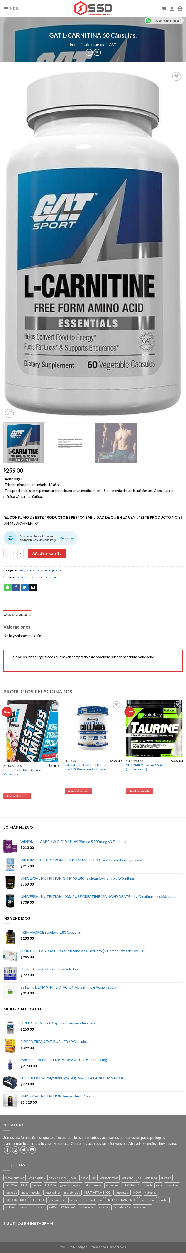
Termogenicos (52, 570)
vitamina (104, 1207)
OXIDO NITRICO (16, 1200)
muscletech (122, 1192)
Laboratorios (93, 44)
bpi (94, 1178)
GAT (112, 44)
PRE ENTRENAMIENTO (122, 1200)
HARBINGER (130, 1185)
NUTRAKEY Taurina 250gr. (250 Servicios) (145, 767)
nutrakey (151, 1192)
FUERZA (50, 1185)
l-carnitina (35, 577)
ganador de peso (70, 1185)
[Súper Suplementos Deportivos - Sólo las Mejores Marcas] (93, 8)
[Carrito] (180, 9)
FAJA (24, 1185)
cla (139, 1178)
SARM (52, 1207)
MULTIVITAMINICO (97, 1192)
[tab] (17, 614)
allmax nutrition (14, 1178)
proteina (10, 1207)
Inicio (74, 44)
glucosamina (94, 1185)
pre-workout (57, 1200)
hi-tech (147, 1185)
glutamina (112, 1185)
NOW (137, 1192)
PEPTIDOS (38, 1200)
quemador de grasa (32, 1207)
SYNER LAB (68, 1207)
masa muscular (31, 1192)
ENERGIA (11, 1185)
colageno (151, 1178)
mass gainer (52, 1192)
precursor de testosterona (86, 1200)
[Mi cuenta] (172, 9)
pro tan (163, 1200)
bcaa (74, 1178)
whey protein (142, 1207)
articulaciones (57, 1178)
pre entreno (148, 1200)
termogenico (87, 1207)
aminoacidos (36, 1178)
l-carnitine (49, 577)
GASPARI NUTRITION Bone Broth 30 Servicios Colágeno (85, 767)
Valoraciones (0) (17, 614)
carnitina (22, 577)
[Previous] (13, 244)
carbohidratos (109, 1178)
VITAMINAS (122, 1207)
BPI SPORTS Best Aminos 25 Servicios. (22, 772)
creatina (166, 1178)
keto (159, 1185)
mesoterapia (72, 1192)
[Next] (173, 244)
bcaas (84, 1178)
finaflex (36, 1185)
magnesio (11, 1192)
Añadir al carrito (47, 553)
